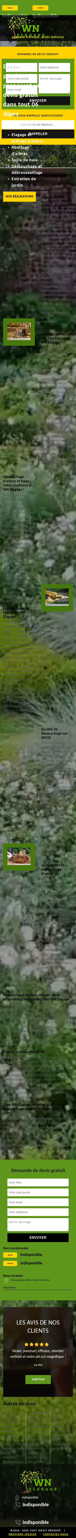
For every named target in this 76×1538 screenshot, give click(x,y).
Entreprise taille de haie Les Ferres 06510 (13, 1449)
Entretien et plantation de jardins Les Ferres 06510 (37, 1424)
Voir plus (38, 1379)
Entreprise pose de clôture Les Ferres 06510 (36, 1449)
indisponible (31, 1255)
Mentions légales (23, 1534)
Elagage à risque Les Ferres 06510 (61, 1446)
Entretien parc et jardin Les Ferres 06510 (62, 1435)
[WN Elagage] (26, 28)
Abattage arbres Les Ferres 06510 (37, 1437)
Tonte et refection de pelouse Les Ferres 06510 (11, 1433)
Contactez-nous (56, 1534)
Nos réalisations (19, 196)
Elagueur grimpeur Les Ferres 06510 (59, 1422)
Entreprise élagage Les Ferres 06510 (11, 1418)
